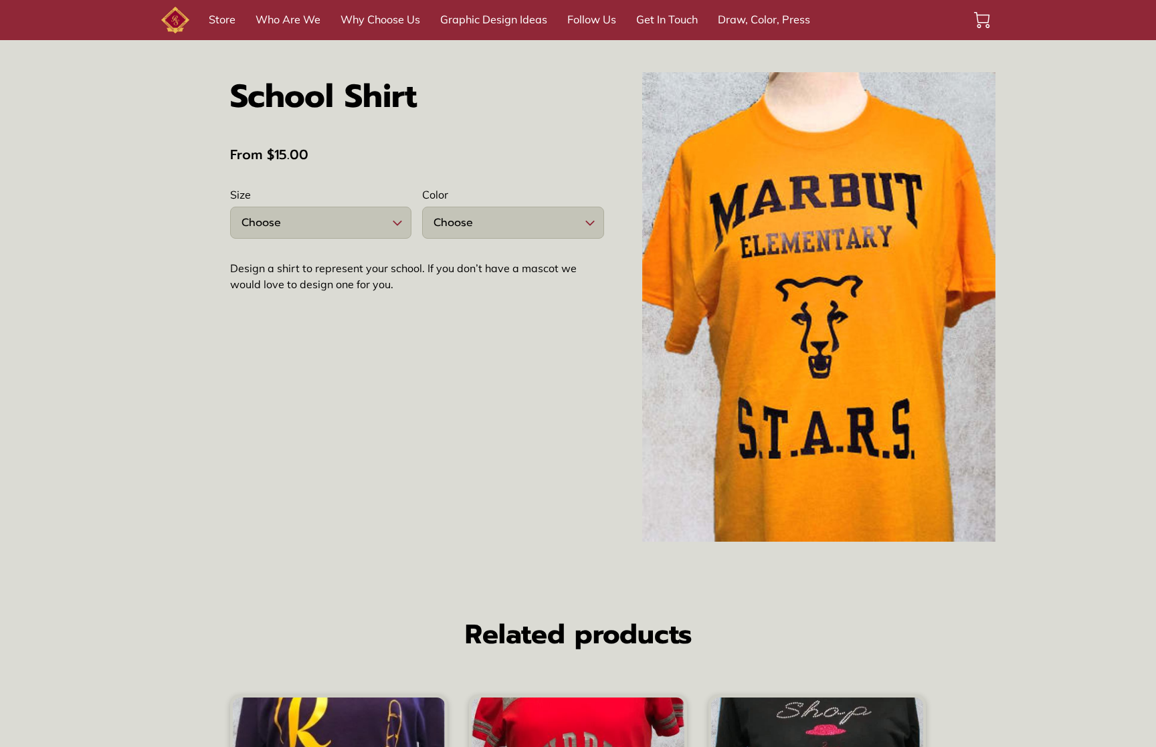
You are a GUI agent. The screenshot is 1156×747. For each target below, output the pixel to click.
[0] (982, 20)
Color (435, 195)
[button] (321, 223)
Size (240, 195)
